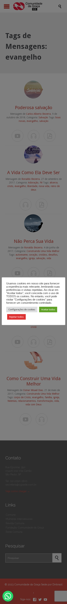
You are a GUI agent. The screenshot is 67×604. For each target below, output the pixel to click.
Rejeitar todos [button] (16, 317)
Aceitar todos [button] (48, 309)
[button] (8, 596)
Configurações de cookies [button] (21, 309)
